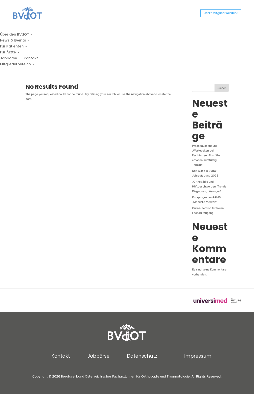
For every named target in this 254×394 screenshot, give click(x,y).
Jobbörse (8, 59)
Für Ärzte (8, 53)
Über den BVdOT (14, 35)
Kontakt (31, 59)
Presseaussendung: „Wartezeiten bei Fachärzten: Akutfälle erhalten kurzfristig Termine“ (206, 155)
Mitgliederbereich (15, 65)
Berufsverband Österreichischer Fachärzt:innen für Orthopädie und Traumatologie (125, 376)
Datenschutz (142, 356)
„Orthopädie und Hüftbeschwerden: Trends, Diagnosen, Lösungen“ (209, 186)
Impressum (198, 356)
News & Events (13, 41)
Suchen (221, 88)
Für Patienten (12, 47)
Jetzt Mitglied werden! (221, 13)
